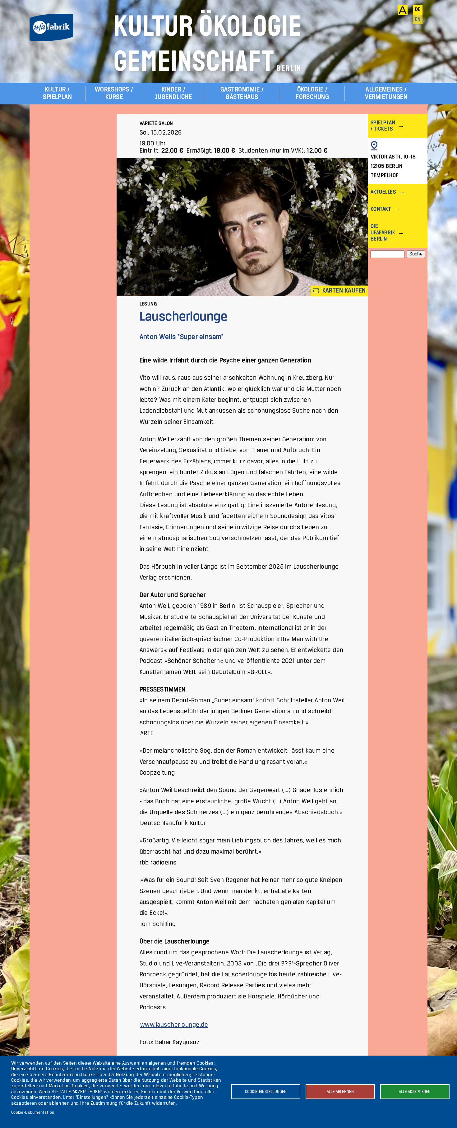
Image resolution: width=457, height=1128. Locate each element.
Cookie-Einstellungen (266, 1092)
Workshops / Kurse (114, 93)
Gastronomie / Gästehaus (242, 93)
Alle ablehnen (340, 1092)
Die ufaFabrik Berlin (383, 232)
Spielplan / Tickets (383, 126)
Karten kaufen (343, 290)
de (418, 9)
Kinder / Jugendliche (173, 93)
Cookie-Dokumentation (32, 1113)
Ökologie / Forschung (312, 93)
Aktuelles (383, 192)
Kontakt (381, 209)
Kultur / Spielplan (57, 93)
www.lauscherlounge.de (174, 1025)
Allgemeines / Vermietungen (386, 93)
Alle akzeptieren (415, 1092)
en (418, 19)
